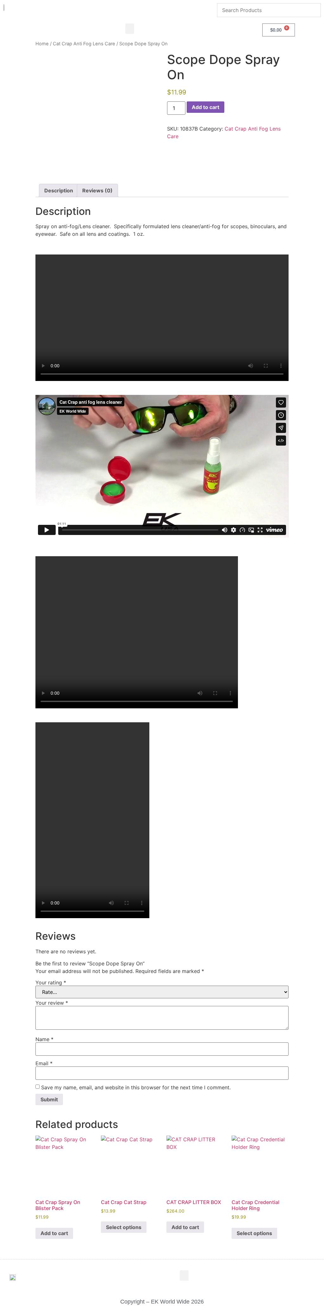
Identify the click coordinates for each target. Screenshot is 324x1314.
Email (44, 1063)
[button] (129, 28)
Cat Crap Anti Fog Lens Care (84, 44)
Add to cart (205, 107)
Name (44, 1039)
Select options (123, 1227)
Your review (51, 1002)
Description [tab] (58, 190)
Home (42, 44)
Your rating (50, 982)
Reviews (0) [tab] (97, 190)
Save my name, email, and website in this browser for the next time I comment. (136, 1087)
